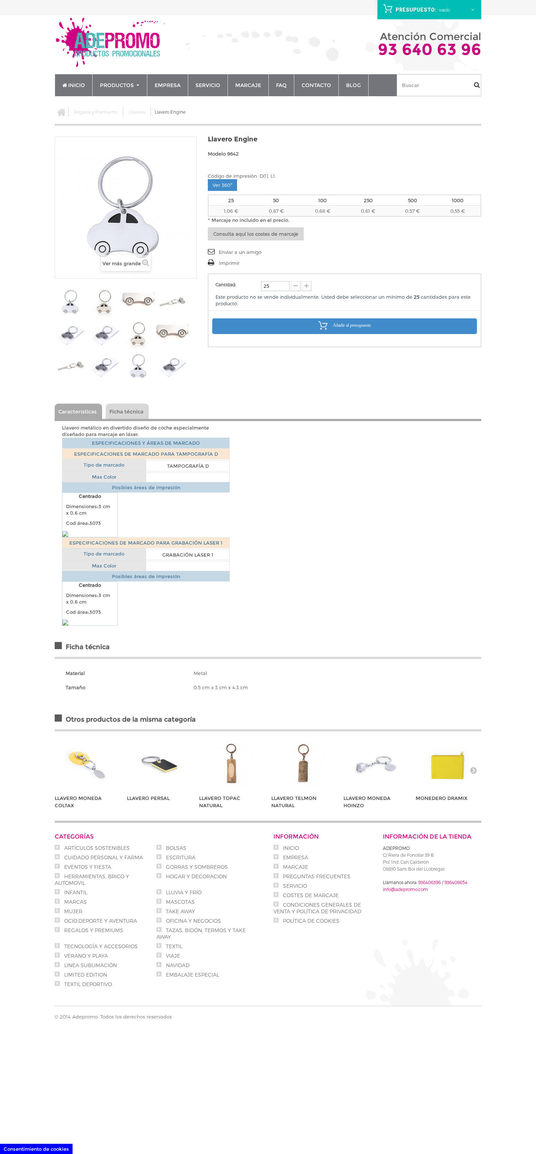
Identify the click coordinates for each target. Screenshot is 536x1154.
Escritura (179, 857)
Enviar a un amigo (240, 252)
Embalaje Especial (191, 975)
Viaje (172, 956)
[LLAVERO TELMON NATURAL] (303, 764)
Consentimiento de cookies (36, 1149)
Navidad (177, 965)
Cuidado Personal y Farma (103, 857)
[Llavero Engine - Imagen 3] (139, 302)
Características (77, 411)
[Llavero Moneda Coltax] (87, 764)
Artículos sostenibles (96, 848)
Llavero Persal (148, 798)
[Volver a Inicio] (62, 111)
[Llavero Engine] (105, 334)
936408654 (455, 882)
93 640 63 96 (429, 49)
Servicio (294, 886)
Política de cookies (310, 921)
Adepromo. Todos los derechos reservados (122, 1017)
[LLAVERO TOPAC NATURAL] (231, 764)
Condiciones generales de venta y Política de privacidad (317, 908)
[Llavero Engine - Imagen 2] (105, 302)
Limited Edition (85, 975)
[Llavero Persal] (159, 764)
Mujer (72, 911)
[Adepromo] (111, 43)
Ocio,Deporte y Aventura (100, 921)
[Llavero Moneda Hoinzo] (375, 764)
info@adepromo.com (405, 889)
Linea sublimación (90, 965)
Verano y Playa (85, 956)
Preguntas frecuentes (315, 876)
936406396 (429, 882)
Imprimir (229, 263)
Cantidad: (225, 284)
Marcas (75, 902)
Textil (173, 946)
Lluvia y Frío (183, 892)
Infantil (75, 892)
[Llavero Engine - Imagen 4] (172, 302)
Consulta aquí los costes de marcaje (255, 234)
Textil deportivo (87, 984)
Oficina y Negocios (192, 921)
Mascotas (179, 902)
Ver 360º (222, 185)
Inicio (290, 848)
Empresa (294, 857)
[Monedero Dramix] (448, 764)
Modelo (217, 154)
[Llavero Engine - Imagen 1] (71, 302)
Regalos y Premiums (95, 111)
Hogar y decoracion (195, 876)
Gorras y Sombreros (196, 867)
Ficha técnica (126, 411)
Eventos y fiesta (87, 867)
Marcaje (294, 867)
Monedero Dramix (441, 798)
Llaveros (137, 111)
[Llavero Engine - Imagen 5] (71, 334)
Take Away (179, 911)
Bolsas (175, 848)
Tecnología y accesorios (100, 946)
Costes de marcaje (310, 895)
